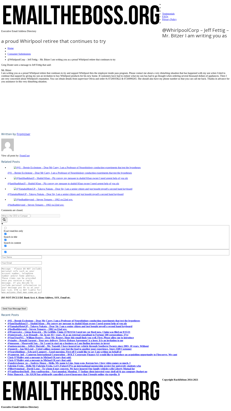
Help (165, 22)
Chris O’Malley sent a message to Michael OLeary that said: (39, 357)
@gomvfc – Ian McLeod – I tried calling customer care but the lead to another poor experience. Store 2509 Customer (70, 349)
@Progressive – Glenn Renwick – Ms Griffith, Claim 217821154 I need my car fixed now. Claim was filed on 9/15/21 (69, 332)
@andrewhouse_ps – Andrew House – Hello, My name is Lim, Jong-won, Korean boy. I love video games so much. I (69, 363)
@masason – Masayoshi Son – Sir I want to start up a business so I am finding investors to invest (59, 343)
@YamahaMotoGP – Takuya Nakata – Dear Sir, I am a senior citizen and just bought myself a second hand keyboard (66, 194)
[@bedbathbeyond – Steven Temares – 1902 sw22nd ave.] (43, 199)
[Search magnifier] (4, 220)
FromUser (23, 134)
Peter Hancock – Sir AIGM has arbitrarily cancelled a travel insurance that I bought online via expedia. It (64, 374)
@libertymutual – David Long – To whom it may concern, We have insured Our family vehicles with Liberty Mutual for (71, 368)
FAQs (165, 16)
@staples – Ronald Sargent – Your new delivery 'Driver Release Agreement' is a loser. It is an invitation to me (65, 340)
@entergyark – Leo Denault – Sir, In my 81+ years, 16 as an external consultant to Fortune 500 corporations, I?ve (68, 334)
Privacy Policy (169, 19)
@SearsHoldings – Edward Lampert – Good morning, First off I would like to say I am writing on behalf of (64, 351)
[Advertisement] (95, 107)
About (166, 11)
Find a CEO (169, 7)
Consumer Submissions (19, 54)
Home (166, 4)
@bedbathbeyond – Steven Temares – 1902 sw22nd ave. (36, 205)
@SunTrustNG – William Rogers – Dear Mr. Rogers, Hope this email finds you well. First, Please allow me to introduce (71, 337)
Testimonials (168, 13)
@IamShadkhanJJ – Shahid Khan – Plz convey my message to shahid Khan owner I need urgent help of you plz (63, 183)
